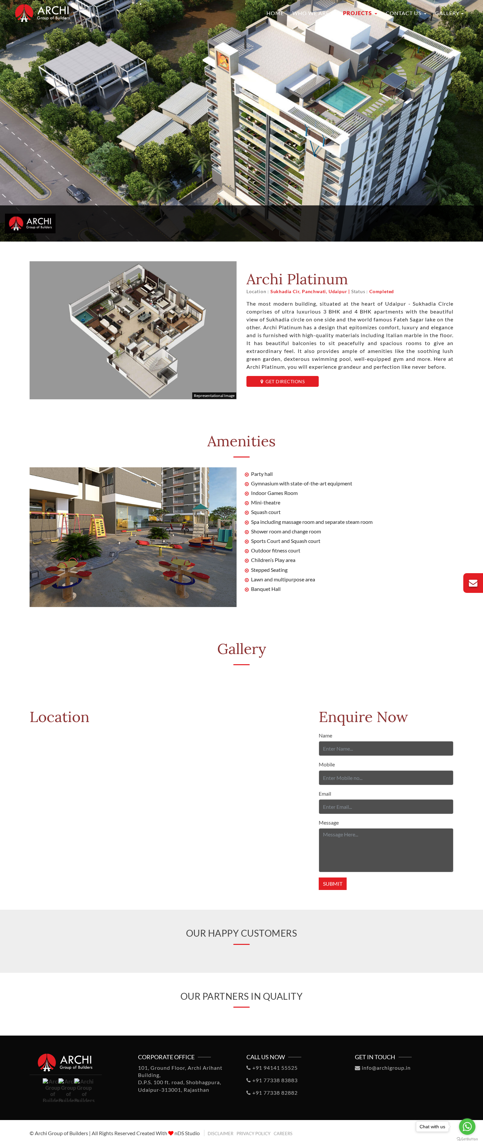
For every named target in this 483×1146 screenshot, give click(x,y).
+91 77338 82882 (274, 1092)
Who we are (311, 13)
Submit (332, 883)
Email (325, 793)
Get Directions (284, 381)
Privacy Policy (253, 1133)
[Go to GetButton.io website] (467, 1139)
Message (329, 822)
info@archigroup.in (385, 1067)
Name (325, 735)
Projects (358, 13)
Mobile (327, 764)
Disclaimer (220, 1133)
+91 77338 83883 (274, 1080)
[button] (22, 1129)
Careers (283, 1133)
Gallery (447, 13)
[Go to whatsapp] (467, 1126)
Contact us (404, 13)
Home (275, 13)
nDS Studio (187, 1133)
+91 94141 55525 (274, 1067)
